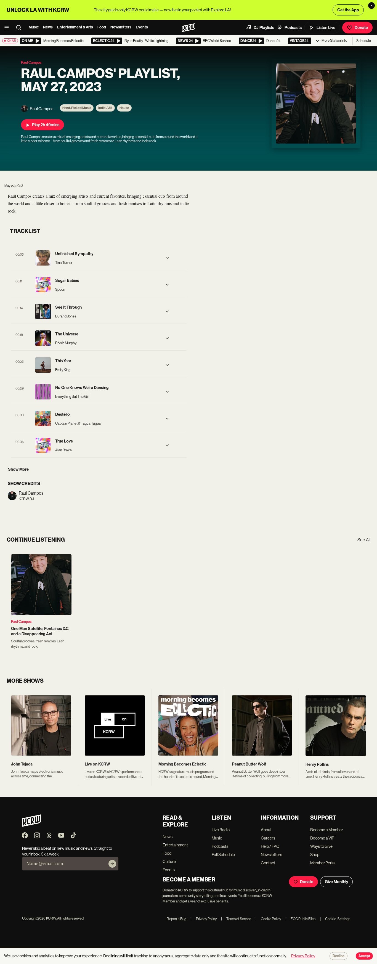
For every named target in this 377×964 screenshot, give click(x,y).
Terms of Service (236, 919)
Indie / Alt (105, 108)
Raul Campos (21, 621)
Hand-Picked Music (76, 108)
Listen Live (326, 27)
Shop (314, 854)
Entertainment (175, 845)
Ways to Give (321, 846)
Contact (268, 862)
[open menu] (8, 28)
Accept (364, 956)
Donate (361, 27)
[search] (20, 28)
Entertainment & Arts (75, 27)
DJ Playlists (264, 27)
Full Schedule (223, 854)
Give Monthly (336, 881)
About (266, 829)
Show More (18, 469)
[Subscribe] (112, 864)
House (124, 108)
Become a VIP (322, 838)
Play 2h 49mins (45, 124)
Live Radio (221, 829)
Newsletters (120, 27)
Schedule (363, 41)
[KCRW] (31, 825)
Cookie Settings (338, 919)
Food (101, 27)
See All (363, 539)
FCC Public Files (300, 919)
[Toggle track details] (167, 258)
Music (34, 27)
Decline (338, 956)
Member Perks (322, 862)
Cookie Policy (268, 919)
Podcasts (293, 27)
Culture (169, 861)
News (48, 27)
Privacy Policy (204, 919)
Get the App (348, 9)
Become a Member (326, 829)
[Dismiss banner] (371, 5)
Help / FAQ (270, 846)
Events (142, 27)
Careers (268, 838)
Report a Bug (176, 919)
